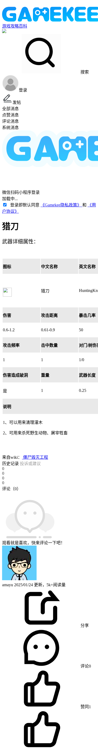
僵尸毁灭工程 (35, 457)
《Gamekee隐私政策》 (61, 205)
